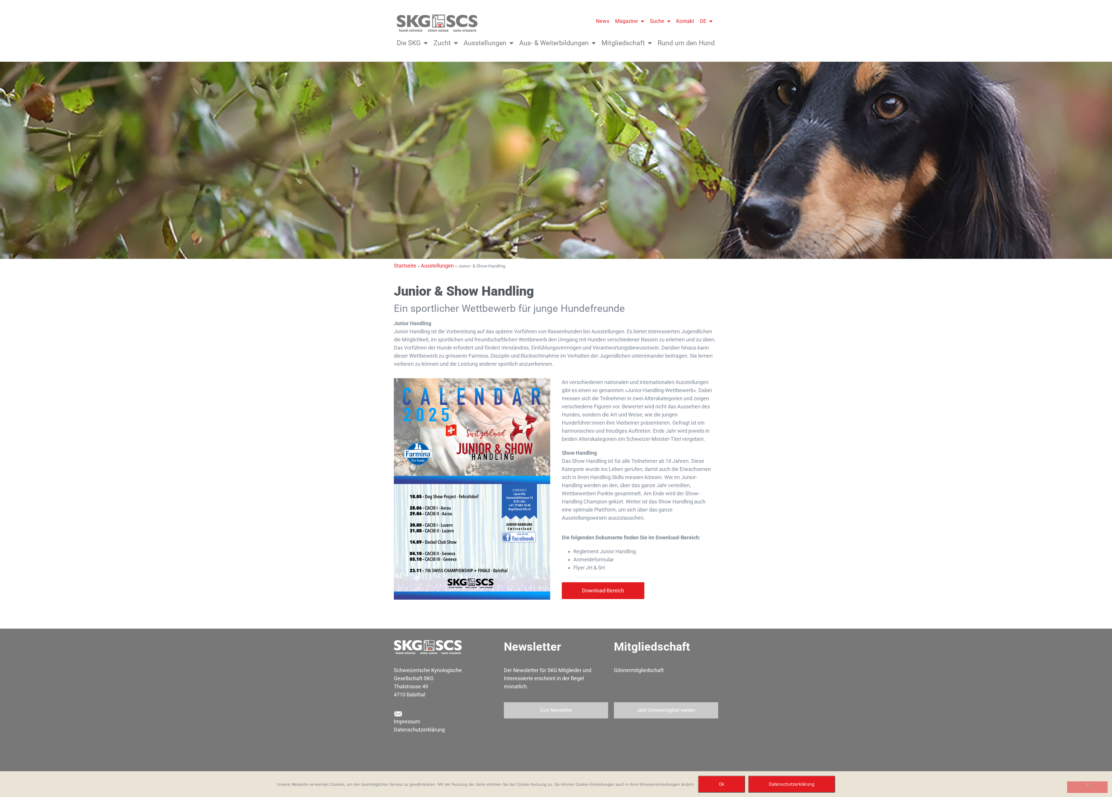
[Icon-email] (398, 714)
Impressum (407, 721)
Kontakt (685, 21)
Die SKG (409, 43)
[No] (1087, 787)
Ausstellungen (485, 43)
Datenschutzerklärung (419, 730)
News (602, 21)
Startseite (405, 266)
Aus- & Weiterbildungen (554, 43)
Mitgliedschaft (623, 43)
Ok (721, 784)
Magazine (626, 21)
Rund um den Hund (686, 43)
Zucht (442, 43)
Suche (657, 21)
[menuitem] (706, 21)
